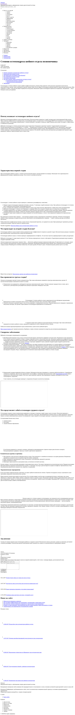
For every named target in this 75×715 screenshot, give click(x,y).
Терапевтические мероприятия (14, 82)
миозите (27, 343)
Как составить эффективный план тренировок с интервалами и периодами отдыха (24, 602)
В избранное (4, 3)
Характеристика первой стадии (11, 74)
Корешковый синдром (61, 373)
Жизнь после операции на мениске (12, 601)
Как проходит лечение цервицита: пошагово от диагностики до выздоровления (23, 603)
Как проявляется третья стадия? (11, 76)
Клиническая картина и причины (14, 80)
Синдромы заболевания (9, 78)
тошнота (63, 347)
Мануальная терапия (6, 329)
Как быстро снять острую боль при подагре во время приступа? (22, 583)
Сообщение (3, 569)
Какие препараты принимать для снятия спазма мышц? (20, 589)
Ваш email (3, 562)
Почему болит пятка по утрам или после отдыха (18, 577)
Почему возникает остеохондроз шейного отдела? (16, 72)
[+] (3, 555)
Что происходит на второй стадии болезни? (14, 75)
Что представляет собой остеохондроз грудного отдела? (17, 79)
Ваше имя (3, 561)
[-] (2, 555)
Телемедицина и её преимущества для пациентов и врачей (18, 606)
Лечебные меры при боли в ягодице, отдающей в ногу (19, 595)
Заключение (7, 83)
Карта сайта (6, 697)
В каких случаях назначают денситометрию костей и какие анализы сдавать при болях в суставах (28, 605)
